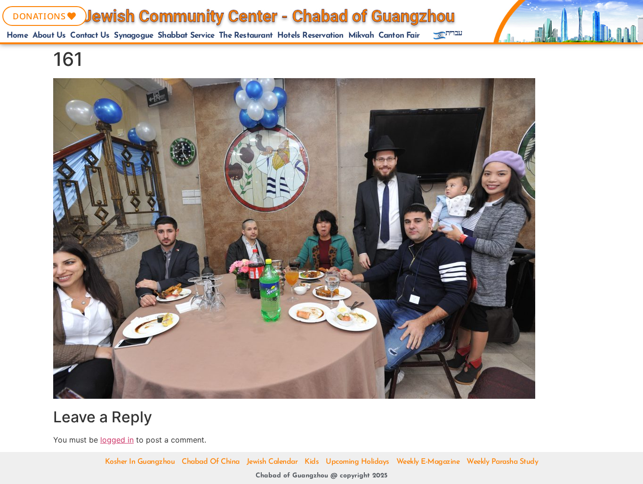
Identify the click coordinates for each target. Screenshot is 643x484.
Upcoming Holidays (357, 462)
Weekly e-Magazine (428, 462)
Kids (312, 462)
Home (17, 36)
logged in (117, 439)
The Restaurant (246, 36)
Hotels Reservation (310, 36)
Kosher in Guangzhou (140, 462)
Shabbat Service (186, 36)
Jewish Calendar (272, 462)
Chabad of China (211, 462)
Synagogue (133, 36)
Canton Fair (398, 36)
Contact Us (89, 36)
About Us (49, 36)
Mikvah (361, 36)
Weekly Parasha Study (502, 462)
